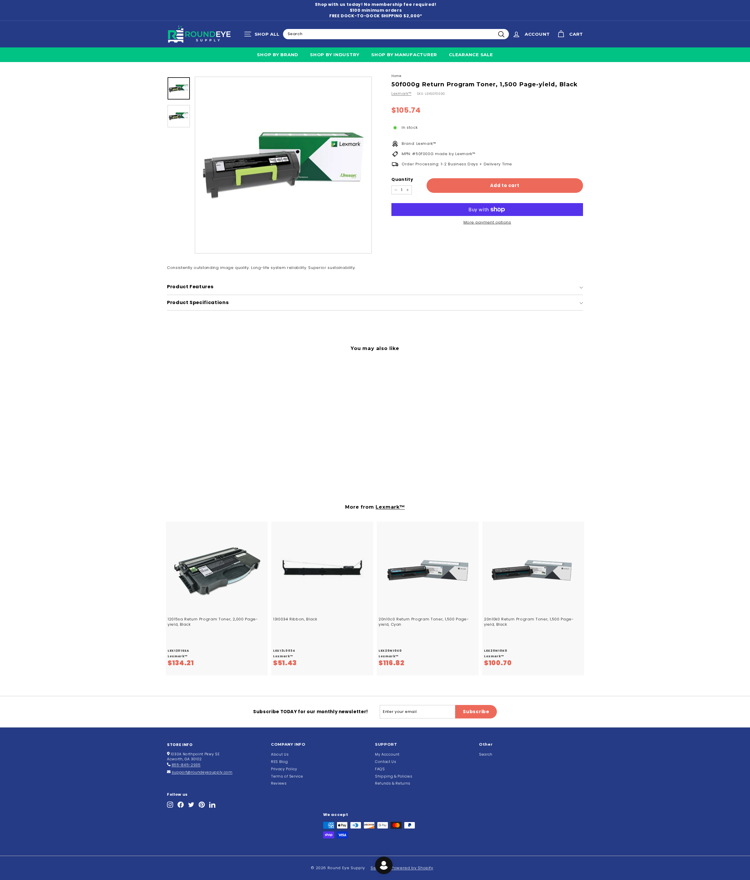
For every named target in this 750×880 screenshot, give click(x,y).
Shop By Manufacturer (404, 54)
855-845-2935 (186, 764)
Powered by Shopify (412, 868)
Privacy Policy (284, 768)
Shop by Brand (277, 54)
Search (485, 754)
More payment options (487, 222)
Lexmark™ (401, 93)
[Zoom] (283, 165)
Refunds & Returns (392, 783)
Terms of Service (287, 776)
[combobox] (396, 34)
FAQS (380, 768)
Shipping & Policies (393, 776)
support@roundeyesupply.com (202, 772)
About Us (280, 754)
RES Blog (279, 761)
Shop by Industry (334, 54)
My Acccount (387, 754)
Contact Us (385, 761)
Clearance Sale (471, 54)
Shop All (263, 35)
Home (396, 75)
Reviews (279, 783)
